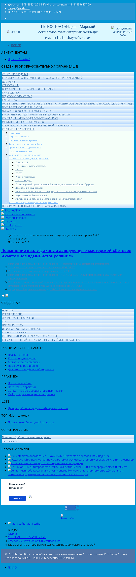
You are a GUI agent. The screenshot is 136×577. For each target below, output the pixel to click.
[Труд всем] (8, 229)
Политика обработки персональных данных (26, 437)
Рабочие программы (25, 177)
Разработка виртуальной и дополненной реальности (33, 202)
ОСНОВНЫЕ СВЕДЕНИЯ (15, 74)
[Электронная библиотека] (18, 214)
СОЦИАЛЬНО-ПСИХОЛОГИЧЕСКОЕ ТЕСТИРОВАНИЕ (30, 336)
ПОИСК (16, 45)
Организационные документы (23, 140)
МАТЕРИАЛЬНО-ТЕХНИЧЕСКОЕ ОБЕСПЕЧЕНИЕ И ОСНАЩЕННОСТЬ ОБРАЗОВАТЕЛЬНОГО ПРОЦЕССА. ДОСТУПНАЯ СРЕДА (67, 103)
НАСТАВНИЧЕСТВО (12, 325)
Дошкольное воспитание (20, 151)
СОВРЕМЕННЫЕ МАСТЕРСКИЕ (18, 129)
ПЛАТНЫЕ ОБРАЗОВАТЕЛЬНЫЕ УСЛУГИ (23, 107)
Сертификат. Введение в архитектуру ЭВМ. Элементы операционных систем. (52, 289)
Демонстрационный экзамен (29, 188)
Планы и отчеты (18, 355)
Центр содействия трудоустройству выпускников (38, 408)
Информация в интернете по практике (31, 394)
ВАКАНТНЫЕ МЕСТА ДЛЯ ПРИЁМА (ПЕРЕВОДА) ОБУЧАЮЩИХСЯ (36, 114)
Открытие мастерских (19, 136)
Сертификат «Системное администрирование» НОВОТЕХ (41, 267)
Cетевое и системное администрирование (29, 158)
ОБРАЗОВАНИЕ (10, 85)
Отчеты (19, 169)
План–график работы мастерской (30, 166)
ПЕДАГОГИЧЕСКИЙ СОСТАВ (17, 96)
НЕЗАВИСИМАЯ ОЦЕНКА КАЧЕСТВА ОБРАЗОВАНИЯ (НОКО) (34, 206)
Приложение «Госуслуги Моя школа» (31, 422)
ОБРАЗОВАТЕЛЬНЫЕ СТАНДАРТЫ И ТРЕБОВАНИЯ (28, 89)
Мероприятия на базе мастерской (31, 195)
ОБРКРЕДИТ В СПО (12, 314)
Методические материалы (24, 362)
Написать (17, 498)
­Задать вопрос (10, 441)
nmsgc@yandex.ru (19, 8)
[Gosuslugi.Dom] (11, 210)
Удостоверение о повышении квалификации (33, 263)
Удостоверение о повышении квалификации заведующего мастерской (48, 198)
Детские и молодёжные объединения (31, 369)
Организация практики (22, 387)
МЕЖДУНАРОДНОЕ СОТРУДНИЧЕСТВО (23, 121)
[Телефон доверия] (13, 218)
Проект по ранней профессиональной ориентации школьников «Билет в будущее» (54, 184)
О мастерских (15, 133)
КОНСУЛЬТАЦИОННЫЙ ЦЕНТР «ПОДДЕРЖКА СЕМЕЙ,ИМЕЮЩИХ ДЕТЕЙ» (41, 339)
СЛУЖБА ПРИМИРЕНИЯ (14, 332)
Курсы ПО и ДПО (23, 180)
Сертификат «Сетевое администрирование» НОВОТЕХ (40, 271)
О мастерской (21, 162)
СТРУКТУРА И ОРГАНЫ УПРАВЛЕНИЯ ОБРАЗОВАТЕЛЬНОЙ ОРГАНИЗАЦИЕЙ (42, 78)
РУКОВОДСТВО (10, 92)
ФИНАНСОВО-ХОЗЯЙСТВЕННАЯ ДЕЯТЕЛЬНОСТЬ (28, 110)
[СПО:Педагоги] (11, 225)
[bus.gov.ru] (8, 221)
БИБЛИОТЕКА (9, 99)
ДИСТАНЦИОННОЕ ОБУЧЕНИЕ (18, 317)
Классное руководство (22, 358)
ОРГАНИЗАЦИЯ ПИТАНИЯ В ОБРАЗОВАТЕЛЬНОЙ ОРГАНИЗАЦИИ (37, 125)
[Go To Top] (1, 574)
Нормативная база (20, 383)
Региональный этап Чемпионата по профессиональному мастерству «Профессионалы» (56, 191)
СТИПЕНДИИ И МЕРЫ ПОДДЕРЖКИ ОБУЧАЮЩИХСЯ (30, 118)
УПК (4, 321)
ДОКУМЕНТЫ (9, 81)
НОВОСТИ (7, 310)
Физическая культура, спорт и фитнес (26, 144)
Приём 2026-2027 (19, 59)
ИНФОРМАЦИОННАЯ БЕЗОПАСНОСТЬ (22, 328)
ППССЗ (18, 173)
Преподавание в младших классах (25, 147)
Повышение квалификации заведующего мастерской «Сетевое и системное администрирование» (66, 253)
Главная (13, 533)
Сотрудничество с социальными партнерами (35, 390)
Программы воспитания (23, 366)
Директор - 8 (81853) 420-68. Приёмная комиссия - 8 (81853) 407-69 (49, 4)
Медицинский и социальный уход (25, 155)
